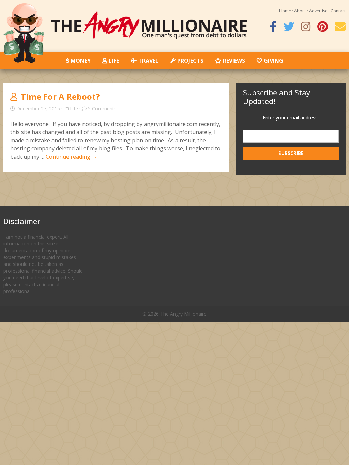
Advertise (318, 11)
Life (114, 60)
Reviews (234, 60)
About (300, 11)
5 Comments (102, 108)
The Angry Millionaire (183, 313)
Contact (338, 11)
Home (285, 11)
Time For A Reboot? (60, 96)
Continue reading (71, 156)
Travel (148, 60)
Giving (273, 60)
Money (81, 60)
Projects (190, 60)
